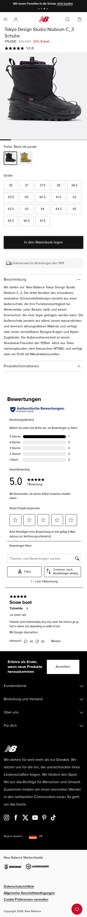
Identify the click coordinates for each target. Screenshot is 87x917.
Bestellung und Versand (23, 699)
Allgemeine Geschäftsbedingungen (29, 893)
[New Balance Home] (43, 19)
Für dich (10, 725)
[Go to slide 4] (47, 9)
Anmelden (63, 667)
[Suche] (67, 19)
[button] (15, 19)
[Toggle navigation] (5, 19)
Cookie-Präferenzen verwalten (26, 899)
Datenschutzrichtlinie (19, 886)
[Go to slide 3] (45, 9)
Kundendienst (15, 686)
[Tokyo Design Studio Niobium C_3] (43, 95)
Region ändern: (13, 836)
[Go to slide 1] (39, 9)
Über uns (11, 712)
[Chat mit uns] (76, 909)
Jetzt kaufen (65, 4)
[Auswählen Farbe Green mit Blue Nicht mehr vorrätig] (25, 158)
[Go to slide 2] (42, 9)
